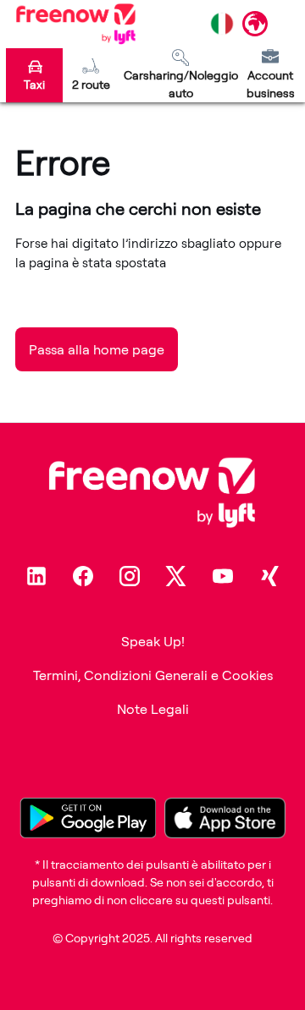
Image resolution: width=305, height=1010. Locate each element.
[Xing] (269, 576)
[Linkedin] (36, 576)
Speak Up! (153, 641)
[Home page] (75, 24)
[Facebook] (83, 576)
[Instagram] (129, 576)
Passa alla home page (96, 349)
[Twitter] (176, 576)
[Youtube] (223, 576)
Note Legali (153, 708)
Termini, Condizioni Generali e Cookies (153, 675)
